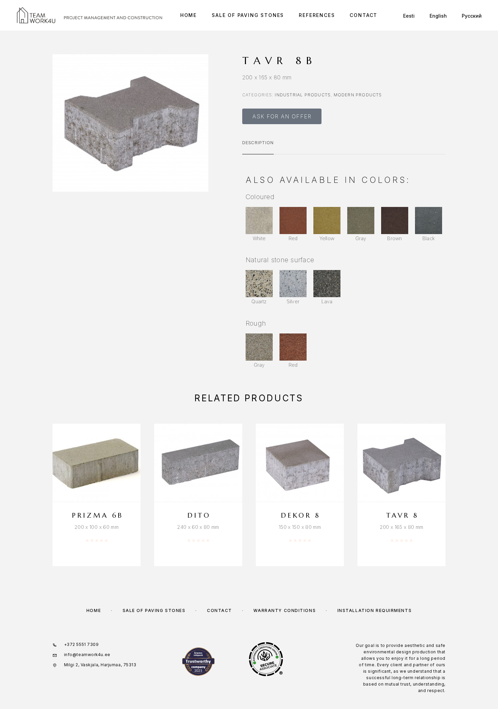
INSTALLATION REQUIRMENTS (374, 610)
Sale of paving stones (248, 15)
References (317, 15)
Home (188, 15)
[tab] (258, 146)
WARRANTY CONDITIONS (284, 610)
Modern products (358, 94)
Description (258, 142)
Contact (363, 15)
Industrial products (303, 94)
